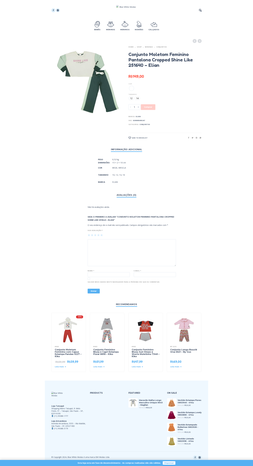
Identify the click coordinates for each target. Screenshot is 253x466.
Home (131, 47)
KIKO (57, 346)
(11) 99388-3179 (61, 428)
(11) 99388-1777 (61, 416)
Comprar (148, 107)
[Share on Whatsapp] (200, 138)
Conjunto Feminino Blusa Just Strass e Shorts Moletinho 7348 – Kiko (145, 353)
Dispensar (169, 463)
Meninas (149, 47)
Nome (91, 271)
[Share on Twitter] (192, 138)
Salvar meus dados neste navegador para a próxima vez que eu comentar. (124, 282)
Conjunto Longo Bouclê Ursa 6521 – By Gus (183, 350)
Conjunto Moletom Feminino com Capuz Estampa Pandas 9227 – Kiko (68, 353)
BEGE (114, 167)
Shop (139, 47)
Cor (130, 84)
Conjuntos (161, 47)
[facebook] (53, 10)
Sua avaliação (95, 230)
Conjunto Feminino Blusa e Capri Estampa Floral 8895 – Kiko (106, 351)
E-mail (137, 271)
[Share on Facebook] (188, 138)
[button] (200, 10)
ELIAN (138, 116)
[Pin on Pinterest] (196, 138)
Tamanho (132, 94)
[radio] (131, 88)
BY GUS (173, 346)
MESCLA (122, 167)
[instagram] (58, 10)
